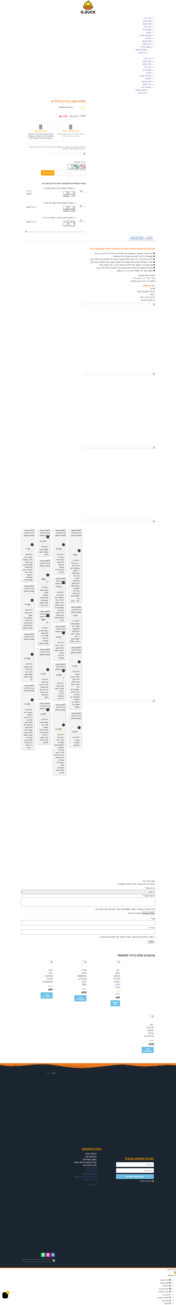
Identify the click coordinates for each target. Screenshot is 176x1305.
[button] (88, 55)
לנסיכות (148, 38)
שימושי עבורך (145, 47)
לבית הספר (146, 44)
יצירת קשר (142, 52)
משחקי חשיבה (145, 35)
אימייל (152, 928)
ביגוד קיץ (147, 27)
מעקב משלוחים (89, 1159)
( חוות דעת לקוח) (66, 107)
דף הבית (147, 18)
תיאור (149, 238)
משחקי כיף (147, 29)
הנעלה (148, 32)
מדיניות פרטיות (90, 1165)
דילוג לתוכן (171, 1269)
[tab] (149, 238)
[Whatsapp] (43, 1255)
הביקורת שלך (149, 896)
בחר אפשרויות (80, 998)
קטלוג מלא (147, 21)
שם (153, 919)
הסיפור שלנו (91, 1153)
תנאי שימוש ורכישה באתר (85, 1162)
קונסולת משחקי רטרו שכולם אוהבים (58, 188)
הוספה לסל (48, 173)
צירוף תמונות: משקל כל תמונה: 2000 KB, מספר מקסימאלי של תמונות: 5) (125, 909)
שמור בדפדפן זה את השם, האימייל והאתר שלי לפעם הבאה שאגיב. (126, 937)
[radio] (83, 167)
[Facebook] (53, 1255)
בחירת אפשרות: (79, 162)
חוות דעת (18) (137, 238)
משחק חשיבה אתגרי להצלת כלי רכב (58, 218)
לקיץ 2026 (147, 24)
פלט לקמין (91, 1185)
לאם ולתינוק (146, 41)
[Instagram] (48, 1255)
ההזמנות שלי (91, 1156)
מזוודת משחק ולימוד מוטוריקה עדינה (58, 203)
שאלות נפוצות (141, 50)
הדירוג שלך (150, 888)
